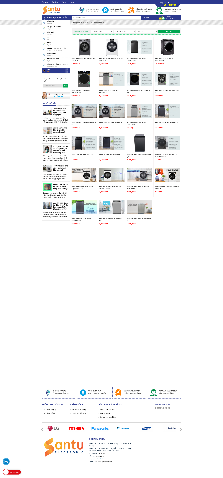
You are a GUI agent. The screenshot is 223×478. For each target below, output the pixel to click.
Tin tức (64, 2)
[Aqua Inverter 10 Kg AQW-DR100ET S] (139, 111)
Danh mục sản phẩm (56, 18)
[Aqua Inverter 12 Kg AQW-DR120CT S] (112, 79)
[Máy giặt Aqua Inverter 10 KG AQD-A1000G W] (84, 175)
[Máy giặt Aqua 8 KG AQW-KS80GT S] (139, 207)
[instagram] (162, 408)
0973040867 (170, 4)
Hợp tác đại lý (105, 413)
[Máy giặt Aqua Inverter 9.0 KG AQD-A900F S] (139, 175)
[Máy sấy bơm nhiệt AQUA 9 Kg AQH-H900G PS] (167, 143)
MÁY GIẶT (86, 23)
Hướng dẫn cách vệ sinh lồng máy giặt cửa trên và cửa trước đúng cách (60, 149)
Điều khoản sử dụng (79, 409)
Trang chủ (45, 2)
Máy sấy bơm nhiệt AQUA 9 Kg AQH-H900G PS (166, 155)
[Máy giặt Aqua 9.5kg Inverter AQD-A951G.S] (84, 47)
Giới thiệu (55, 2)
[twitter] (159, 408)
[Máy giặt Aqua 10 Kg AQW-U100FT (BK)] (139, 143)
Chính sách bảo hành (107, 409)
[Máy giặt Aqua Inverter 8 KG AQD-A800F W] (167, 175)
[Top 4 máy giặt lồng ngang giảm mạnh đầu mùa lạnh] (47, 168)
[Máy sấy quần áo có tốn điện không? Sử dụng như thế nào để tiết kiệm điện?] (47, 205)
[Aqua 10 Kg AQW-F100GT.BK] (112, 143)
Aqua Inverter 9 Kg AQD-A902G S (111, 122)
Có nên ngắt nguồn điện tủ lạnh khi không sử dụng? (60, 130)
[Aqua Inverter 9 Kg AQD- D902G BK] (139, 79)
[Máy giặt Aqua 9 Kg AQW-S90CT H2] (112, 207)
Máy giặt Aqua (98, 23)
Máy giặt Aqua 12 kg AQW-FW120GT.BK (81, 219)
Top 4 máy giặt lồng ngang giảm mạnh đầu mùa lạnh (60, 168)
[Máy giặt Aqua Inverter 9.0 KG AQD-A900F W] (112, 175)
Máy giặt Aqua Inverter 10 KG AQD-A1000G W (82, 187)
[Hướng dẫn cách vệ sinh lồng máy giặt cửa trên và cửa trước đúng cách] (47, 149)
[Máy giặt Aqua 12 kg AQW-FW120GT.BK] (84, 207)
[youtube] (166, 408)
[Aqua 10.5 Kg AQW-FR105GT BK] (167, 111)
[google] (169, 408)
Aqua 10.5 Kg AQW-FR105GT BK (166, 122)
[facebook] (156, 408)
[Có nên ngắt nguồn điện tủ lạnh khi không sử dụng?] (47, 130)
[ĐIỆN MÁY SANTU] (52, 10)
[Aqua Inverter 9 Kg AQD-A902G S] (112, 111)
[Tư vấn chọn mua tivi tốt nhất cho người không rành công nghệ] (47, 111)
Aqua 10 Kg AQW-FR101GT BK (83, 154)
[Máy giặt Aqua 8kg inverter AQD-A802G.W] (112, 47)
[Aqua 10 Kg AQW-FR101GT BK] (84, 143)
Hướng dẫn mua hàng (108, 417)
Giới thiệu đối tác (50, 413)
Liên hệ (72, 2)
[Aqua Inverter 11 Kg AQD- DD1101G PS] (167, 47)
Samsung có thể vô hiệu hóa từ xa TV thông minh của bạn (60, 186)
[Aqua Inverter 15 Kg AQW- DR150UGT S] (139, 47)
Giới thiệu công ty (50, 409)
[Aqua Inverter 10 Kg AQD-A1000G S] (167, 79)
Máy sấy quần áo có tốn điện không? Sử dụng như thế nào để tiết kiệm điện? (60, 206)
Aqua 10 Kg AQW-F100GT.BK (109, 154)
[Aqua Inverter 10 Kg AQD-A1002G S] (84, 111)
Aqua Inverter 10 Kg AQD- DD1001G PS (81, 91)
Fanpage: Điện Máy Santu (97, 459)
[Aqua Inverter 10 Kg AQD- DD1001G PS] (84, 79)
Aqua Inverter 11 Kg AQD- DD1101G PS (164, 59)
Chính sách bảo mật (79, 413)
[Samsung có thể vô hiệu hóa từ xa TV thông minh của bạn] (47, 187)
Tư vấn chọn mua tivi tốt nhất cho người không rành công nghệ (59, 111)
